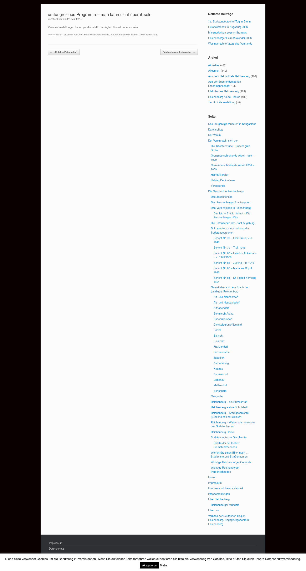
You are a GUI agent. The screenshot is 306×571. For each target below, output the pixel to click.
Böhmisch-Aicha (223, 313)
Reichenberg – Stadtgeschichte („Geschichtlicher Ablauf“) (230, 415)
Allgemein (214, 70)
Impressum (215, 483)
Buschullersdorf (223, 319)
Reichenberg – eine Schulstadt (229, 407)
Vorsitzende (218, 186)
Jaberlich (219, 358)
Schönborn (220, 391)
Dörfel (217, 330)
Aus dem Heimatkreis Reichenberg (91, 34)
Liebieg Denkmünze (223, 180)
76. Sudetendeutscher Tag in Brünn (229, 21)
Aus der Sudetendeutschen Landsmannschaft (134, 34)
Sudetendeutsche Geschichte (228, 437)
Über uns (213, 510)
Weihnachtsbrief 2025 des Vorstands (230, 43)
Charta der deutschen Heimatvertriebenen (226, 445)
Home (211, 477)
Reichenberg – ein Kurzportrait (229, 402)
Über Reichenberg (219, 499)
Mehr (163, 565)
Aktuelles (68, 34)
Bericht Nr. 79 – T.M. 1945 (229, 247)
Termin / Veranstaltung (221, 102)
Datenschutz (215, 129)
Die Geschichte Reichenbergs (226, 191)
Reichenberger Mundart (225, 505)
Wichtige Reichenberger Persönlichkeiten (225, 469)
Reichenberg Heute (222, 432)
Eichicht (218, 335)
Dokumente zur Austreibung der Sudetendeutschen (230, 230)
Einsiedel (219, 341)
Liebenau (219, 380)
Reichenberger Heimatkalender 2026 (230, 38)
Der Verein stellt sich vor (223, 140)
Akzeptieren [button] (149, 565)
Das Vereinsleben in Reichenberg (231, 208)
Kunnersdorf (221, 374)
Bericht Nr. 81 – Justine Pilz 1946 (234, 263)
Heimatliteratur (219, 175)
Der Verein (214, 135)
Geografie (217, 396)
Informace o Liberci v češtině (225, 488)
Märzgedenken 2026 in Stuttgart (227, 32)
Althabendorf (221, 308)
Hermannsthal (222, 352)
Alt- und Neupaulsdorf (227, 302)
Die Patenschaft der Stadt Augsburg (232, 223)
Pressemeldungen (219, 494)
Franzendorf (221, 346)
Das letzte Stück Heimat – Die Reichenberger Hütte (232, 215)
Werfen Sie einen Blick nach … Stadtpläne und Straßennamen (230, 454)
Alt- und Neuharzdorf (226, 297)
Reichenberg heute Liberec (224, 97)
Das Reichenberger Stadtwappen (230, 202)
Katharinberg (221, 363)
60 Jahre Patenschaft (63, 51)
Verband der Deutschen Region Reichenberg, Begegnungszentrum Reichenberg (229, 520)
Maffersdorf (220, 385)
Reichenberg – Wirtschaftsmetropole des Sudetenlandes (233, 424)
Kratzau (218, 369)
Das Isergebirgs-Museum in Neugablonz (232, 124)
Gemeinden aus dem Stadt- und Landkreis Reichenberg (230, 289)
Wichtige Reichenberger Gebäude (231, 462)
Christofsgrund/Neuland (228, 324)
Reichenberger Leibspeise (179, 51)
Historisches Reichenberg (223, 91)
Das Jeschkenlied (221, 197)
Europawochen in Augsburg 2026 (228, 27)
